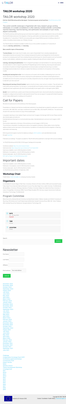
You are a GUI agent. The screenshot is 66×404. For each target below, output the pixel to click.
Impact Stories (7, 362)
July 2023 (6, 311)
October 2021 (7, 347)
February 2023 (7, 319)
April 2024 (6, 297)
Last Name (6, 259)
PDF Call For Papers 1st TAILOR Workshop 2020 (15, 156)
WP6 (4, 384)
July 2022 (6, 331)
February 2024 (7, 301)
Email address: (7, 270)
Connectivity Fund (8, 360)
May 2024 (6, 295)
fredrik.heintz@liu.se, (15, 177)
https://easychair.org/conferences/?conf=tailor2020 (25, 148)
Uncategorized (7, 369)
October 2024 (7, 287)
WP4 (4, 381)
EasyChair (9, 135)
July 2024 (6, 292)
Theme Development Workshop (12, 367)
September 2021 (8, 348)
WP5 (4, 382)
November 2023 (8, 306)
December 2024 (8, 284)
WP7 (4, 386)
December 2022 (8, 323)
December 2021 (8, 343)
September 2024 (8, 289)
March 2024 (6, 299)
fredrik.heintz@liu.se (61, 398)
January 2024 (7, 302)
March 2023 (6, 318)
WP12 (4, 376)
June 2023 (6, 312)
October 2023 (7, 307)
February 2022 (7, 340)
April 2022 (6, 336)
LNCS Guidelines (37, 133)
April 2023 (6, 316)
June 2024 (6, 294)
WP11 (4, 374)
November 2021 (8, 345)
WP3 (4, 379)
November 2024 (8, 285)
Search (5, 238)
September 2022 (8, 328)
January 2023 (7, 321)
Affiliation (5, 265)
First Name (6, 254)
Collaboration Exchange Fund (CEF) (14, 357)
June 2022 (6, 333)
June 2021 (6, 350)
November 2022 (8, 324)
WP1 (4, 371)
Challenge (6, 355)
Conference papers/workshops (12, 359)
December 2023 (8, 304)
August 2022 (7, 330)
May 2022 (6, 335)
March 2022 (6, 338)
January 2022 (7, 341)
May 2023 (6, 314)
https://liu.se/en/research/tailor (21, 146)
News (4, 364)
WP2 (4, 377)
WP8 (4, 388)
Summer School (7, 365)
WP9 (4, 389)
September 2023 (8, 309)
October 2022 (7, 326)
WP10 (4, 372)
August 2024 (7, 290)
